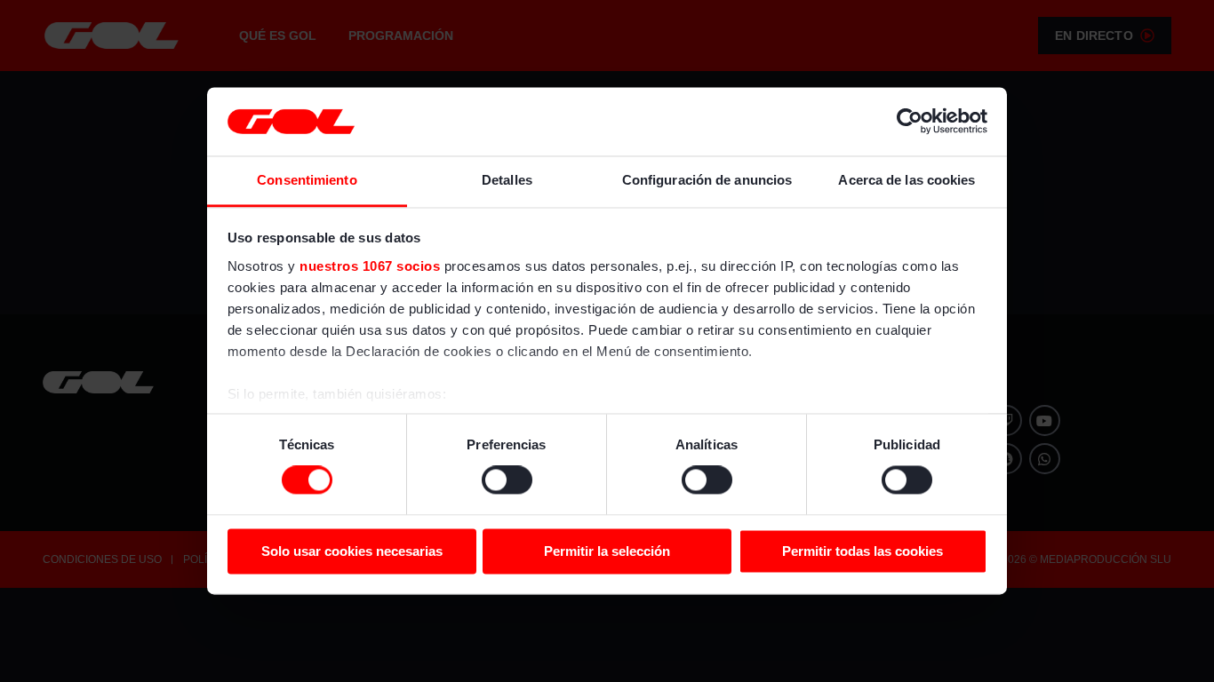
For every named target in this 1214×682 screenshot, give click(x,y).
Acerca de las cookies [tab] (906, 179)
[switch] (507, 480)
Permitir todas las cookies (862, 551)
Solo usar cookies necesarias (352, 551)
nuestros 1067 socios (370, 266)
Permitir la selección (607, 551)
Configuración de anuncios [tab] (707, 179)
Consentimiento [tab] (306, 179)
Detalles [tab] (507, 179)
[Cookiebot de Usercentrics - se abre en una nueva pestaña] (909, 121)
